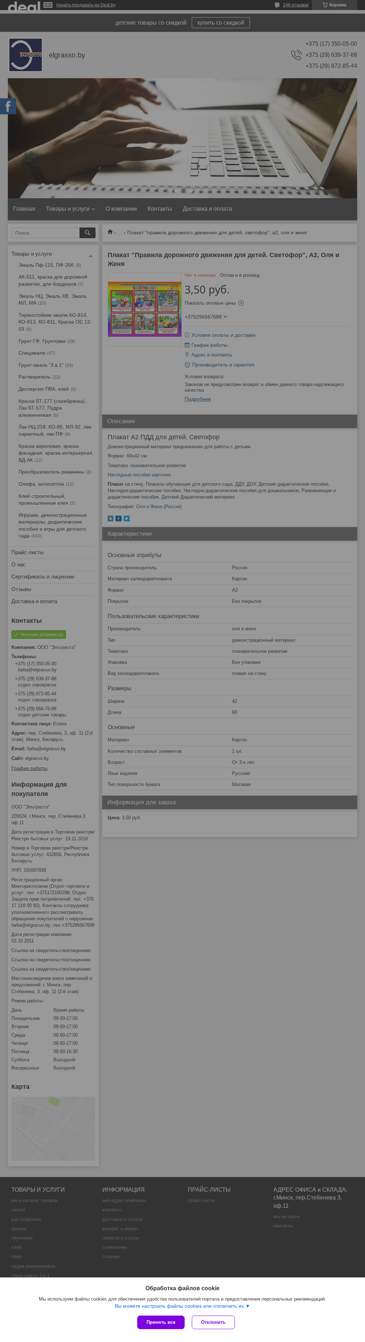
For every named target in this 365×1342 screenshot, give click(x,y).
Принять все (160, 1322)
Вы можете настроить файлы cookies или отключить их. (180, 1306)
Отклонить (213, 1322)
